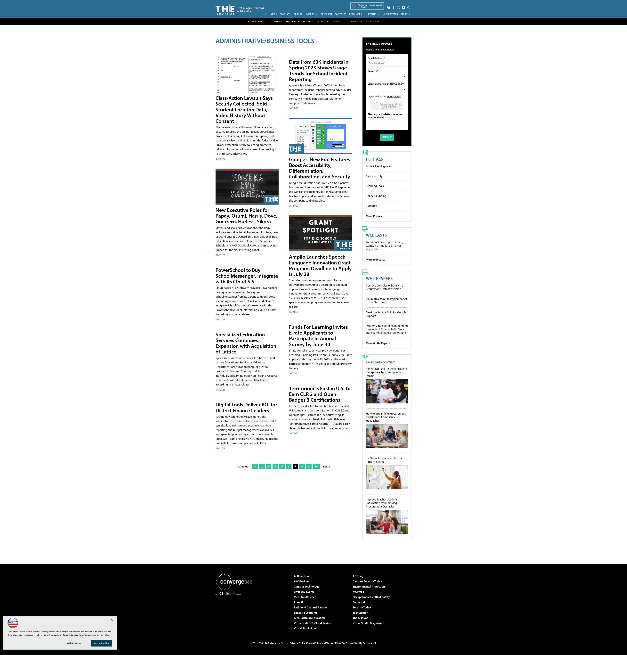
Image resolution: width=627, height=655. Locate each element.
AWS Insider (301, 581)
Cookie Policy (313, 643)
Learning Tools (375, 186)
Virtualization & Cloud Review (312, 623)
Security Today (362, 607)
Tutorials (276, 21)
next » (326, 466)
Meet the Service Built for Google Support (386, 314)
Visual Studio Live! (305, 628)
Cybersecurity (374, 176)
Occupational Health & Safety (371, 597)
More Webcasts (375, 259)
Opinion (298, 14)
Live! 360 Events (304, 592)
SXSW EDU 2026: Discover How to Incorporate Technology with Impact (386, 372)
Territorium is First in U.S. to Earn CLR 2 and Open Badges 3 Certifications (320, 394)
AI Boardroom (302, 576)
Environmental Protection (369, 586)
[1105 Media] (235, 611)
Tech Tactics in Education (309, 618)
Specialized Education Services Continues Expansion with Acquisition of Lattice (246, 343)
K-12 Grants (292, 21)
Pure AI (298, 602)
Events (372, 14)
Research (326, 14)
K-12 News (271, 14)
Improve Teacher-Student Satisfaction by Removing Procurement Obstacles (381, 503)
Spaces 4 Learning (305, 612)
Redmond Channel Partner (310, 607)
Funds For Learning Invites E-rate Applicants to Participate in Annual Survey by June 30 (318, 335)
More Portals (374, 216)
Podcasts (340, 14)
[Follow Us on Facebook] (393, 7)
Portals (374, 159)
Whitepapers (379, 278)
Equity (337, 21)
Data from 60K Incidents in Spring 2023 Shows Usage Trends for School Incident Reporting (318, 70)
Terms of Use (333, 643)
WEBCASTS (376, 235)
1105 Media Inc (271, 643)
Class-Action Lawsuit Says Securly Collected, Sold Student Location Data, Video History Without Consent (244, 109)
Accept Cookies (101, 643)
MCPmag (358, 592)
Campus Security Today (367, 581)
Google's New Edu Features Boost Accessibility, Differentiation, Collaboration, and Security (319, 168)
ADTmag (358, 576)
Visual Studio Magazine (367, 623)
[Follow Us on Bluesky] (388, 7)
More (404, 14)
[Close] (111, 619)
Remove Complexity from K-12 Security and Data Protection (384, 287)
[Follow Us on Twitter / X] (398, 7)
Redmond (359, 602)
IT (346, 21)
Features (285, 14)
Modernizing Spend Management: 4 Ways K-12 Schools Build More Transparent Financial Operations (387, 329)
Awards (310, 14)
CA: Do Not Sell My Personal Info (359, 643)
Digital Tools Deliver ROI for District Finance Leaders (246, 407)
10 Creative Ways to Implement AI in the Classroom (386, 300)
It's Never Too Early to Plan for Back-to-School (384, 459)
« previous (243, 466)
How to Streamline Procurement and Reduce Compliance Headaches (386, 417)
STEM (320, 21)
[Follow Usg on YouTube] (403, 7)
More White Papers (378, 343)
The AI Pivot (360, 618)
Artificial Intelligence (378, 166)
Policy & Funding (376, 196)
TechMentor (360, 612)
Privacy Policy (394, 96)
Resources (355, 14)
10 (316, 466)
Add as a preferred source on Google (370, 6)
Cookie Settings (74, 642)
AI (328, 21)
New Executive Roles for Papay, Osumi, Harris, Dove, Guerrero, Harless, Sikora (246, 216)
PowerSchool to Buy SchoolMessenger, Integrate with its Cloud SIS (247, 276)
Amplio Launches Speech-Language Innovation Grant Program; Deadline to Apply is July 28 (320, 265)
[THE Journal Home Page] (240, 9)
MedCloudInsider (305, 597)
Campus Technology (306, 586)
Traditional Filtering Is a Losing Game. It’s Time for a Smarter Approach (384, 245)
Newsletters (390, 14)
